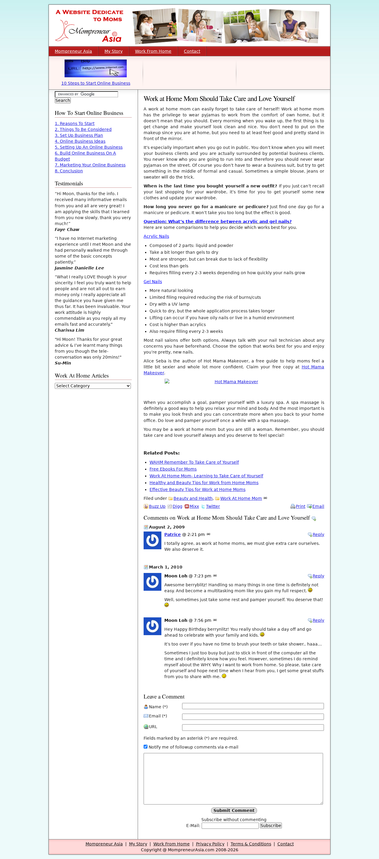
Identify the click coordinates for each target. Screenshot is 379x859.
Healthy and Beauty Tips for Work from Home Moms (204, 482)
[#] (265, 498)
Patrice (172, 534)
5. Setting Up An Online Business (89, 147)
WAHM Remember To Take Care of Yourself (194, 462)
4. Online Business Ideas (80, 141)
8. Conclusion (69, 170)
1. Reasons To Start (74, 123)
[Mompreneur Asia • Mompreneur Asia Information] (189, 44)
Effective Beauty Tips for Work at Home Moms (197, 489)
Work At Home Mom (241, 498)
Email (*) (158, 716)
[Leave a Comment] (313, 517)
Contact (192, 51)
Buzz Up (157, 506)
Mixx (194, 506)
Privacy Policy (210, 844)
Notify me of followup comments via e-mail (193, 747)
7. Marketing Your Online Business (90, 165)
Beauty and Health (193, 498)
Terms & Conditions (251, 844)
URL (153, 726)
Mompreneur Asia (73, 51)
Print (300, 506)
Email (318, 506)
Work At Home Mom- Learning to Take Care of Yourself (206, 475)
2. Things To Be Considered (83, 129)
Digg (177, 506)
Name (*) (158, 706)
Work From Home (153, 51)
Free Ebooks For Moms (173, 469)
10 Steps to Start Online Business (95, 83)
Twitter (213, 506)
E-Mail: (194, 825)
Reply (318, 534)
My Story (114, 51)
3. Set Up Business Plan (79, 135)
